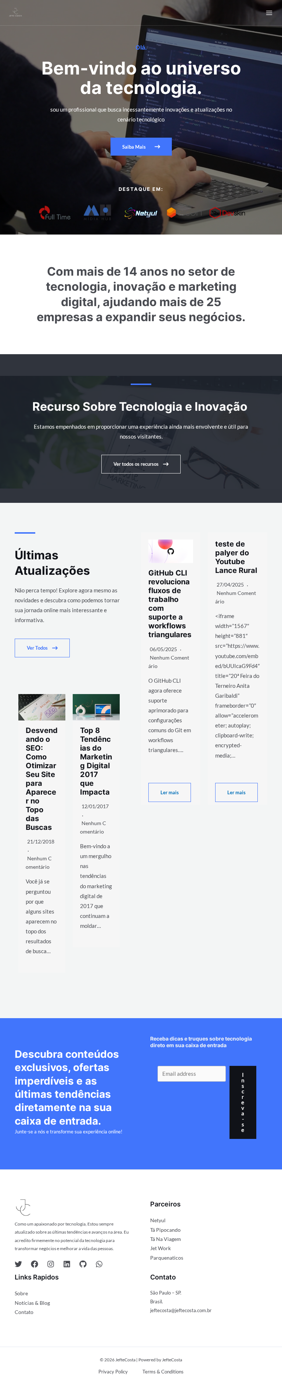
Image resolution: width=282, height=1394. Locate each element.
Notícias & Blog (32, 1303)
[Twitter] (18, 1264)
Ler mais (169, 792)
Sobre (21, 1293)
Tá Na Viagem (165, 1239)
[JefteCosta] (15, 12)
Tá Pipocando (165, 1230)
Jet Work (160, 1248)
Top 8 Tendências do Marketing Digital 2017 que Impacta (96, 761)
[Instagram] (50, 1264)
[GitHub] (83, 1264)
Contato (24, 1312)
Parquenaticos (166, 1258)
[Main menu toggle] (269, 13)
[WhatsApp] (99, 1264)
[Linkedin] (66, 1264)
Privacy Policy (113, 1372)
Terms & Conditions (163, 1372)
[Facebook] (34, 1264)
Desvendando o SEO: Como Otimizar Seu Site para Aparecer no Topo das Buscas (42, 779)
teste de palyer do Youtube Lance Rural (236, 557)
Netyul (158, 1220)
